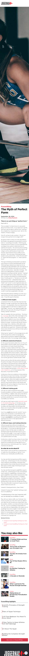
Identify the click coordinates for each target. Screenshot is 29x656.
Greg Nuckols (12, 218)
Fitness (11, 559)
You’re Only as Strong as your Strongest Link (18, 547)
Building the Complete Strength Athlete (13, 634)
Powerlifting (6, 207)
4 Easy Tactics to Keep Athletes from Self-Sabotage (13, 623)
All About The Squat (9, 629)
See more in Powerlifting (14, 640)
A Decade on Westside (17, 576)
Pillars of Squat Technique (11, 611)
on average (5, 316)
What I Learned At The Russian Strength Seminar (18, 584)
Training (12, 566)
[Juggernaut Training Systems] (7, 3)
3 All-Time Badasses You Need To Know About (14, 617)
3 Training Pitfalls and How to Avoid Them (18, 540)
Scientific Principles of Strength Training (13, 605)
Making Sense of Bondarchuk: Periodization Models (18, 594)
